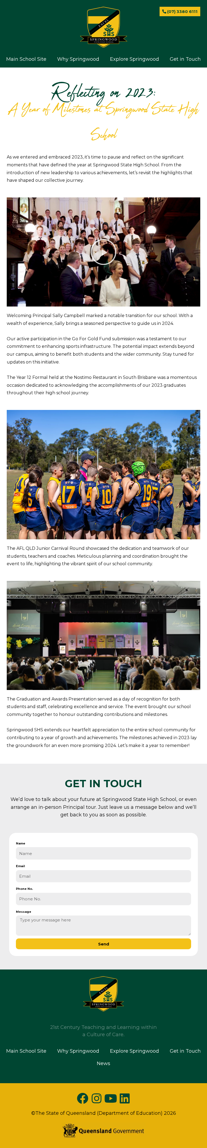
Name (20, 843)
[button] (103, 251)
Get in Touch (185, 59)
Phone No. (24, 889)
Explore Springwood (134, 59)
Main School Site (26, 59)
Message (23, 912)
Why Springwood (78, 59)
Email (20, 866)
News (103, 72)
